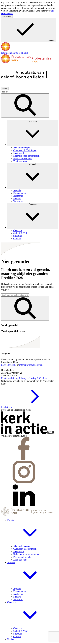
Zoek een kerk (20, 559)
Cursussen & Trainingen (24, 548)
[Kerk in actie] (24, 433)
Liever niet (6, 16)
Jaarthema (18, 594)
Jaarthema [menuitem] (18, 196)
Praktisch (32, 121)
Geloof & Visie (20, 631)
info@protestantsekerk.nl (31, 365)
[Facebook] (24, 459)
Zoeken (11, 639)
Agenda (17, 588)
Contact (17, 636)
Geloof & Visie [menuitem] (20, 233)
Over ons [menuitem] (17, 230)
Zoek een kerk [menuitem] (20, 161)
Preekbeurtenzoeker (22, 557)
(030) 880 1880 (8, 365)
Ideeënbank (18, 551)
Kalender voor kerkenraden (26, 554)
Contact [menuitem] (17, 238)
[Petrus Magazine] (50, 433)
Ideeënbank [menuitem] (18, 153)
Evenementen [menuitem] (19, 193)
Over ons (33, 204)
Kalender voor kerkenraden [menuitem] (26, 155)
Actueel (32, 164)
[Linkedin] (24, 506)
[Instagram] (24, 482)
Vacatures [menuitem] (18, 201)
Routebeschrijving (10, 378)
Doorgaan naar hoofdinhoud (14, 53)
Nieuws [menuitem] (17, 198)
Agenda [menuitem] (17, 190)
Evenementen (19, 591)
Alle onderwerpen (22, 546)
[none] (32, 141)
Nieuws (17, 596)
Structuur (17, 633)
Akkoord (51, 40)
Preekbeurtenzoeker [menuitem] (22, 158)
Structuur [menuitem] (17, 236)
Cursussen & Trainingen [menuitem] (24, 150)
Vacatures (18, 599)
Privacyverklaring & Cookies (33, 378)
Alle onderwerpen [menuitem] (22, 147)
